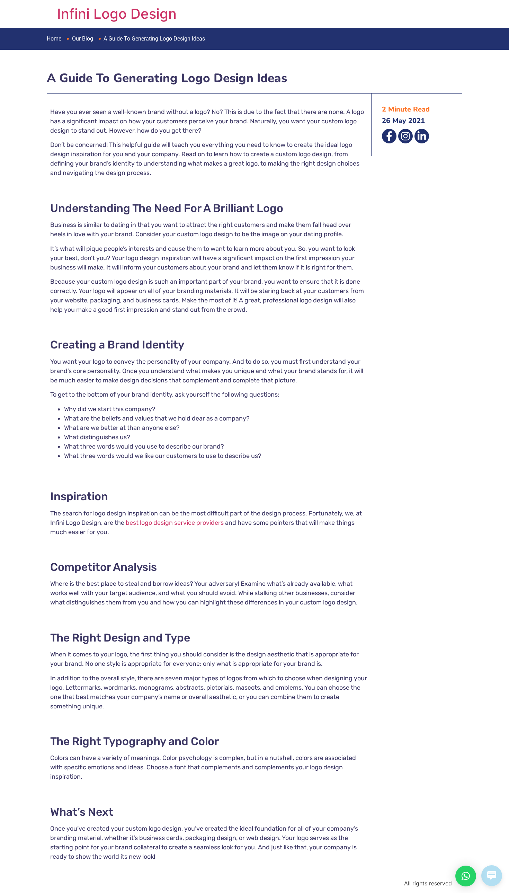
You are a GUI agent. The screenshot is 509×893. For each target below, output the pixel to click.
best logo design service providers (174, 523)
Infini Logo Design (117, 13)
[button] (465, 876)
